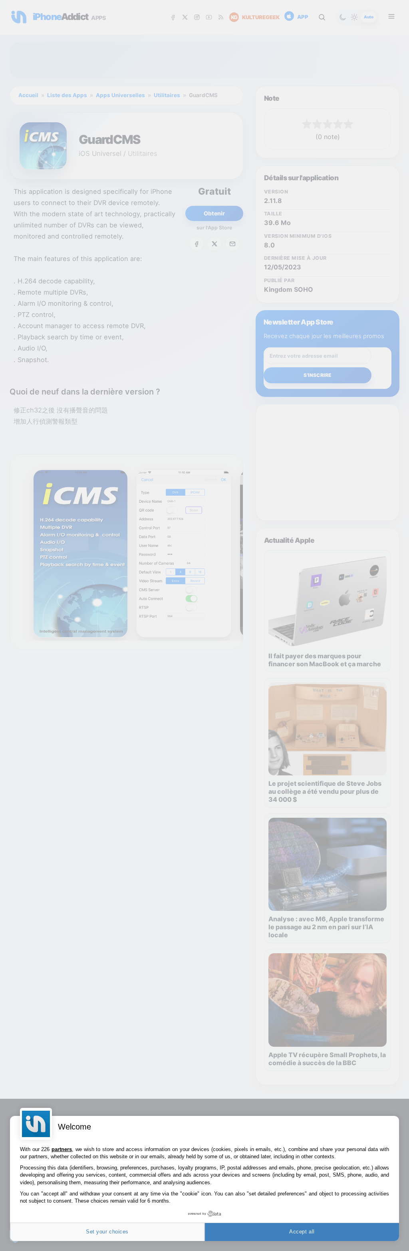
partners (62, 1149)
